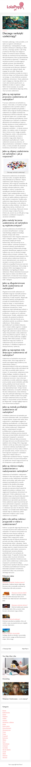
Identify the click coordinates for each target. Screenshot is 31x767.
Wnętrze (5, 756)
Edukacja (5, 716)
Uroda (4, 752)
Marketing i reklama (8, 722)
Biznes (4, 711)
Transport (5, 746)
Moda (4, 724)
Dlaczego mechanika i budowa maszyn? (14, 582)
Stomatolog (6, 679)
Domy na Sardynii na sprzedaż (11, 633)
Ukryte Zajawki (7, 750)
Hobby (4, 718)
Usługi (4, 754)
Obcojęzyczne (7, 730)
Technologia (6, 744)
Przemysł (5, 736)
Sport (4, 742)
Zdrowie (5, 31)
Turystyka (5, 748)
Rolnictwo (5, 738)
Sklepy (4, 740)
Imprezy (5, 720)
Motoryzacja (6, 726)
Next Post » (25, 649)
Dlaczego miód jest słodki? (19, 593)
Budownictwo (6, 713)
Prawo (4, 734)
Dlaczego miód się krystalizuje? (11, 619)
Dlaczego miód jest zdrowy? (20, 605)
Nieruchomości (7, 728)
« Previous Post (7, 649)
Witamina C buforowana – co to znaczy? (15, 699)
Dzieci (4, 714)
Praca (4, 732)
